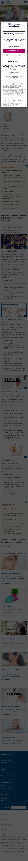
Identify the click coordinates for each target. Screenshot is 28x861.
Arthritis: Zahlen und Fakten (7, 762)
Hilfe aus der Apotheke (6, 788)
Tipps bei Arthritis (5, 794)
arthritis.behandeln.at (5, 814)
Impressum (3, 829)
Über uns (3, 816)
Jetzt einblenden (6, 546)
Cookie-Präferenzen (5, 822)
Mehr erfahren (5, 583)
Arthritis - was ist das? (6, 754)
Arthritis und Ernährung (6, 800)
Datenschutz (4, 819)
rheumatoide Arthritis (7, 163)
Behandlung (3, 785)
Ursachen (3, 769)
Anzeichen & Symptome (7, 775)
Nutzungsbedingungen (6, 824)
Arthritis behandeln (6, 782)
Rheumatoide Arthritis (6, 760)
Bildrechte (3, 827)
